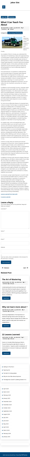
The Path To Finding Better (10, 373)
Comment (4, 209)
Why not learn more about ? (14, 307)
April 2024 (6, 427)
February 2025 (7, 395)
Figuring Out (6, 370)
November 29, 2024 (9, 282)
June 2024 (6, 420)
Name (3, 231)
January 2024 (6, 436)
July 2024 (5, 417)
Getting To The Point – (8, 366)
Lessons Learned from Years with (9, 194)
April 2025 (6, 388)
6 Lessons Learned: (5, 197)
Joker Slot (15, 2)
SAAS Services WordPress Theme (11, 455)
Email (3, 239)
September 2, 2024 (8, 27)
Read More (7, 298)
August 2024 (6, 414)
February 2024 (7, 433)
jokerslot (17, 27)
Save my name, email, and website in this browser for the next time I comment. (14, 257)
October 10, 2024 (8, 337)
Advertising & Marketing (15, 33)
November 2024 (7, 404)
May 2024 (6, 424)
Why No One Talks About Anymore (12, 376)
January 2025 (6, 398)
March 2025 (6, 392)
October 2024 (6, 408)
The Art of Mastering (11, 279)
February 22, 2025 (8, 309)
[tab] (3, 6)
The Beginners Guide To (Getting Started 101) (14, 379)
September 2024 (7, 411)
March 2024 (6, 430)
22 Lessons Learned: (11, 334)
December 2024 (7, 401)
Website (3, 247)
